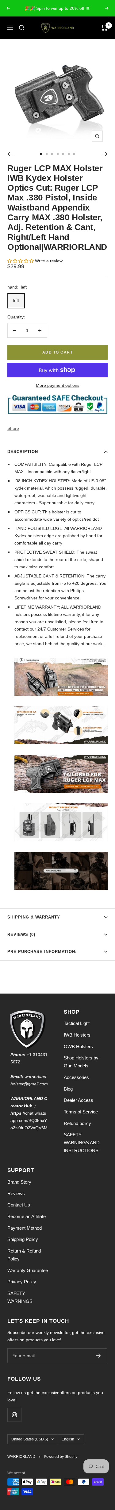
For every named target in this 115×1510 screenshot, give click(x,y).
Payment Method (24, 1228)
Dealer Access (78, 1100)
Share (13, 428)
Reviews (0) (21, 934)
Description (22, 451)
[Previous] (10, 154)
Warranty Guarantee (27, 1270)
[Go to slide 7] (74, 154)
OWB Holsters (78, 1046)
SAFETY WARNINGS (20, 1297)
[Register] (98, 1356)
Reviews (16, 1193)
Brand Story (19, 1182)
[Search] (22, 28)
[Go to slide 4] (58, 154)
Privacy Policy (21, 1281)
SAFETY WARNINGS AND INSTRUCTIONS (82, 1142)
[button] (21, 260)
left (16, 300)
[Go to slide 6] (69, 154)
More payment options (57, 385)
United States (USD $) (29, 1439)
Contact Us (18, 1204)
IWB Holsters (77, 1034)
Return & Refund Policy (24, 1254)
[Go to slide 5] (63, 154)
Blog (68, 1088)
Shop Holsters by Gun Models (81, 1061)
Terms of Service (81, 1111)
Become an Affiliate (26, 1216)
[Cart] (104, 28)
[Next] (105, 154)
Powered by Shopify (60, 1456)
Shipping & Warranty (33, 917)
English (68, 1439)
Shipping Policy (22, 1239)
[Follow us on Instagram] (14, 1415)
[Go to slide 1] (41, 154)
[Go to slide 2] (47, 154)
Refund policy (77, 1123)
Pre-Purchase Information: (42, 951)
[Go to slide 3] (52, 154)
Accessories (76, 1077)
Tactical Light (77, 1023)
